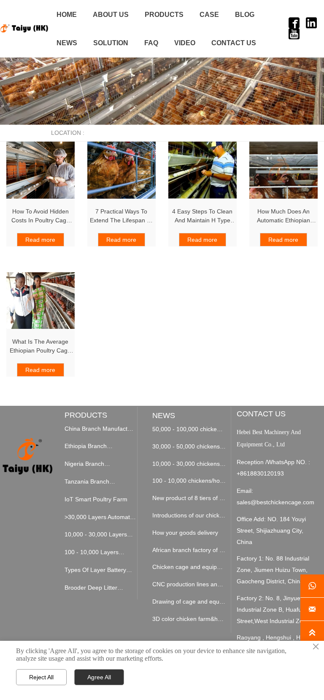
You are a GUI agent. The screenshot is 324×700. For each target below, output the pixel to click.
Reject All (41, 677)
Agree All (99, 677)
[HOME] (24, 28)
